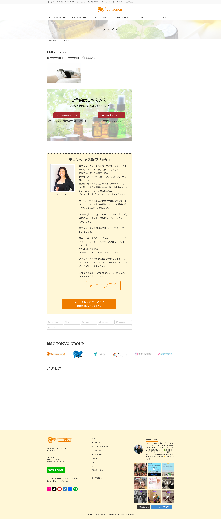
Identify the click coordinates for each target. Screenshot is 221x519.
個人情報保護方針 (97, 478)
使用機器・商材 (96, 450)
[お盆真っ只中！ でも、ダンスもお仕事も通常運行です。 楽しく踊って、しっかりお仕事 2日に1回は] (140, 496)
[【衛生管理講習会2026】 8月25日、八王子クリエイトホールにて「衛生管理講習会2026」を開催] (154, 469)
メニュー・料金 (96, 442)
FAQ (93, 462)
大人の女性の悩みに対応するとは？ (103, 446)
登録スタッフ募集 (97, 470)
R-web (132, 514)
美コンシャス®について (99, 454)
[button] (66, 115)
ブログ (94, 474)
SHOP (93, 466)
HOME (94, 438)
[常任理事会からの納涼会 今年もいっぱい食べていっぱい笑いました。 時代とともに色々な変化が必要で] (140, 469)
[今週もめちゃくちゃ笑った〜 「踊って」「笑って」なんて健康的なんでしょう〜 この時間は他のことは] (168, 483)
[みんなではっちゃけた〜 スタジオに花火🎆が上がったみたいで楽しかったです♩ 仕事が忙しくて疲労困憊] (154, 496)
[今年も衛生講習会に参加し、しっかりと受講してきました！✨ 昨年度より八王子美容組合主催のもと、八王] (168, 469)
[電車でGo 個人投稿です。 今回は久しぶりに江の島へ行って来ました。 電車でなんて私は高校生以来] (140, 483)
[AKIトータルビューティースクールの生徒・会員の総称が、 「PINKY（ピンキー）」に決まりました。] (154, 483)
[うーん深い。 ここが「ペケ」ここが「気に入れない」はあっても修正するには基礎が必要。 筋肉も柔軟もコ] (168, 496)
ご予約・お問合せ (97, 458)
